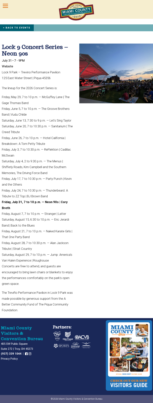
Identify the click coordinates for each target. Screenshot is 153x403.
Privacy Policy (9, 358)
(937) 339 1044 (11, 353)
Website (7, 66)
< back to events (16, 27)
